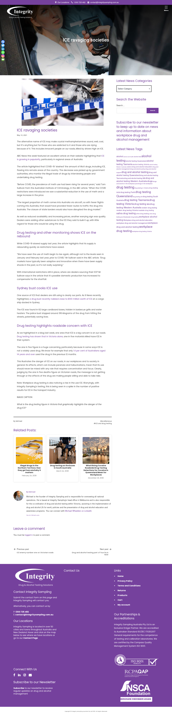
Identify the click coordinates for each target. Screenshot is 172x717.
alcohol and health (128, 157)
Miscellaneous (106, 421)
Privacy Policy (125, 581)
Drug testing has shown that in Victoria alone (40, 336)
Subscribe (18, 688)
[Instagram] (3, 56)
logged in (29, 534)
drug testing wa (142, 204)
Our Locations (63, 2)
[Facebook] (3, 42)
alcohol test (137, 157)
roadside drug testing (146, 210)
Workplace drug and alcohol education (137, 220)
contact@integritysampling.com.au (104, 2)
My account (124, 604)
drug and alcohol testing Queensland (136, 174)
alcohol (119, 156)
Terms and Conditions (129, 585)
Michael (19, 421)
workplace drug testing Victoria (142, 231)
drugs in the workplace (145, 184)
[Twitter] (3, 45)
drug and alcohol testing (135, 172)
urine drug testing (142, 213)
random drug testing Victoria (127, 210)
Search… (120, 105)
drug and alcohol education (142, 166)
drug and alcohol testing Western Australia (135, 180)
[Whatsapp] (3, 52)
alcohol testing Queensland (136, 161)
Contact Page (30, 638)
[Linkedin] (3, 49)
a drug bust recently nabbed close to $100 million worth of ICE (60, 299)
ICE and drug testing (103, 423)
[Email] (3, 59)
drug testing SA (138, 197)
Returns (122, 590)
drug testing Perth (128, 192)
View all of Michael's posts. (33, 515)
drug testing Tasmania (136, 200)
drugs (150, 181)
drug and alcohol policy (137, 169)
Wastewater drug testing (131, 217)
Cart (120, 600)
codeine (129, 167)
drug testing (125, 187)
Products (122, 595)
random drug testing (149, 207)
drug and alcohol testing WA (134, 178)
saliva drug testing (126, 213)
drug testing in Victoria (142, 188)
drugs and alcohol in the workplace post (136, 182)
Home (120, 576)
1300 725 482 (79, 2)
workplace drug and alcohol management (132, 223)
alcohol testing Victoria (141, 164)
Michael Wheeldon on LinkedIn (78, 510)
